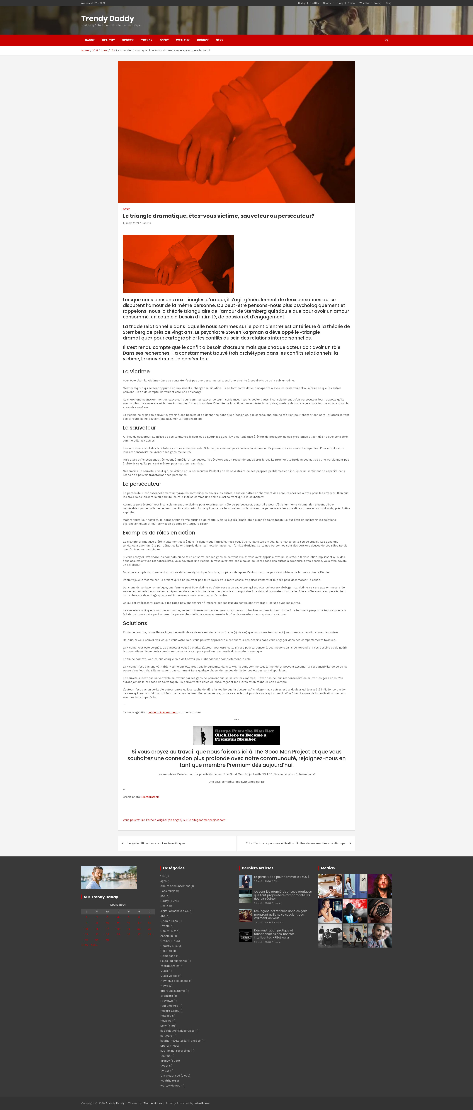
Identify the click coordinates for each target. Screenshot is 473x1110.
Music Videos (168, 975)
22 (86, 934)
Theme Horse (152, 1103)
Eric (276, 881)
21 (149, 928)
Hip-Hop (166, 951)
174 (162, 876)
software (166, 1035)
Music (164, 970)
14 (149, 923)
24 (107, 934)
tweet (164, 1065)
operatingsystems (172, 990)
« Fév (84, 945)
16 (97, 928)
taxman (165, 1055)
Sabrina (146, 222)
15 (86, 928)
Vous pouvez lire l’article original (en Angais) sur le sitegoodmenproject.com (174, 820)
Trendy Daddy (107, 18)
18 (118, 928)
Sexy (389, 3)
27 (139, 934)
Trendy (339, 3)
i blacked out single (173, 961)
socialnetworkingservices (177, 1030)
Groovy (377, 3)
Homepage (167, 956)
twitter (164, 1070)
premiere (166, 995)
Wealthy (364, 3)
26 (128, 934)
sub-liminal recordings (175, 1050)
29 (86, 940)
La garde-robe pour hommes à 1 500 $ (282, 877)
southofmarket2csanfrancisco (180, 1040)
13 (139, 923)
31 (107, 940)
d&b (163, 896)
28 (149, 934)
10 (107, 923)
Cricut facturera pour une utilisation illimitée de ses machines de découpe (296, 843)
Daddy (301, 3)
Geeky (351, 3)
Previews (166, 1000)
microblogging (170, 966)
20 (139, 928)
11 (118, 923)
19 (128, 928)
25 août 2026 (262, 881)
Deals (164, 906)
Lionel (277, 903)
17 (107, 928)
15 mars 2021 (131, 222)
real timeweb (169, 1005)
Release (165, 1015)
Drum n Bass (169, 921)
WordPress (202, 1103)
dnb (163, 916)
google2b (166, 936)
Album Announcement (175, 886)
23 (97, 934)
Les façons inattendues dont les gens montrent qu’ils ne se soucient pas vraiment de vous (280, 914)
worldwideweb (170, 1085)
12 (128, 923)
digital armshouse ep (174, 911)
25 (118, 934)
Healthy (314, 3)
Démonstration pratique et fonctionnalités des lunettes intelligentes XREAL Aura (274, 934)
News (164, 985)
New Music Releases (174, 980)
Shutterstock (150, 797)
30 (96, 940)
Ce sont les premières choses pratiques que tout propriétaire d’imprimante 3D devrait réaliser (283, 895)
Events (165, 926)
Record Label (169, 1010)
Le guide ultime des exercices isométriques (156, 843)
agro (163, 881)
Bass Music (167, 891)
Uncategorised (170, 1075)
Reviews (165, 1020)
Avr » (94, 945)
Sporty (327, 3)
